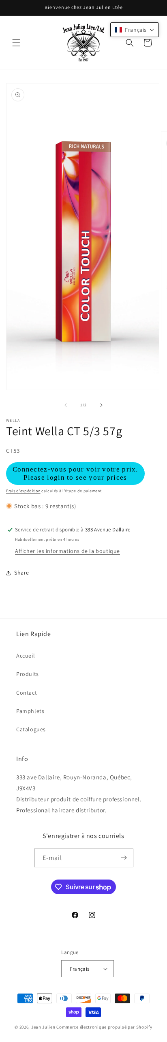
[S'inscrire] (124, 858)
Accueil (25, 655)
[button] (16, 43)
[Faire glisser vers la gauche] (66, 405)
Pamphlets (30, 711)
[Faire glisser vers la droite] (101, 405)
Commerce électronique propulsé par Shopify (104, 1027)
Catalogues (31, 729)
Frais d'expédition (23, 491)
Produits (27, 674)
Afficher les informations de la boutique (67, 551)
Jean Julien (43, 1027)
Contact (26, 692)
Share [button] (21, 572)
